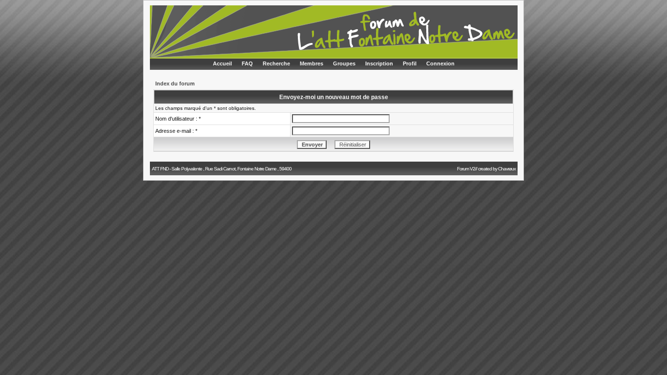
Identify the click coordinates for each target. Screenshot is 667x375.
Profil (410, 63)
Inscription (379, 63)
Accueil (222, 63)
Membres (311, 63)
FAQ (247, 63)
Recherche (276, 63)
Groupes (344, 63)
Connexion (440, 63)
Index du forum (175, 83)
